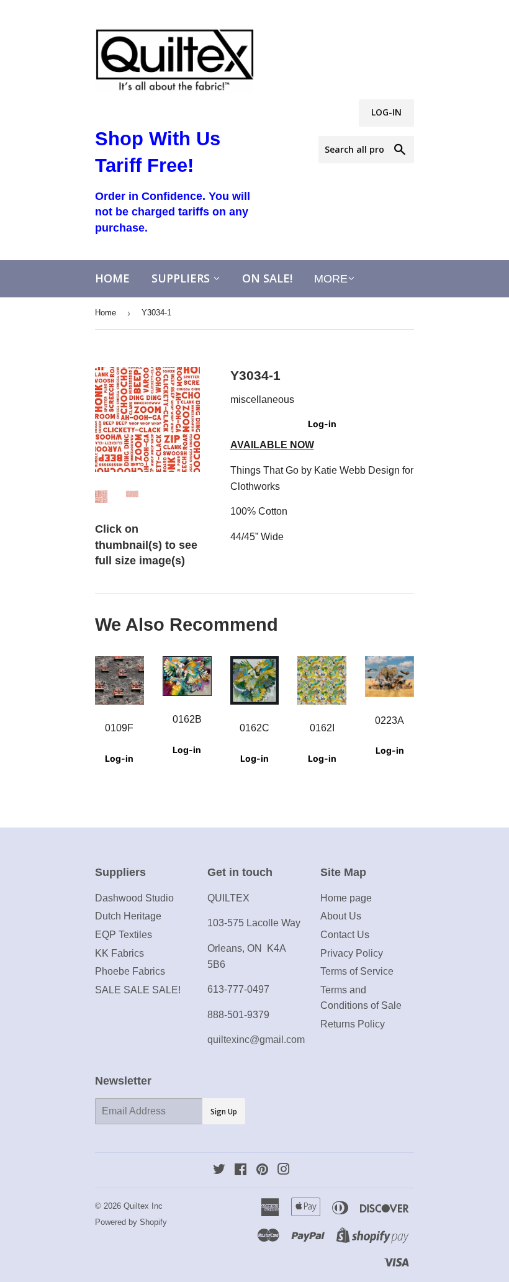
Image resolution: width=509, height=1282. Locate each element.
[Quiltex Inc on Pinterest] (262, 1170)
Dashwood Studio (134, 898)
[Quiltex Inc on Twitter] (219, 1170)
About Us (340, 916)
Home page (346, 898)
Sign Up (223, 1111)
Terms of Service (357, 971)
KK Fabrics (119, 953)
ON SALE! (267, 278)
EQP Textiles (123, 934)
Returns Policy (352, 1024)
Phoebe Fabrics (130, 971)
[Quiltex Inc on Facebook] (240, 1170)
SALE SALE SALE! (138, 990)
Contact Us (344, 934)
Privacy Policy (351, 953)
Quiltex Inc (143, 1206)
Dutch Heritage (128, 916)
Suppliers (182, 278)
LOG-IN (386, 112)
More (331, 279)
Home (112, 278)
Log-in (322, 423)
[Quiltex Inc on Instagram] (283, 1170)
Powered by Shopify (131, 1222)
